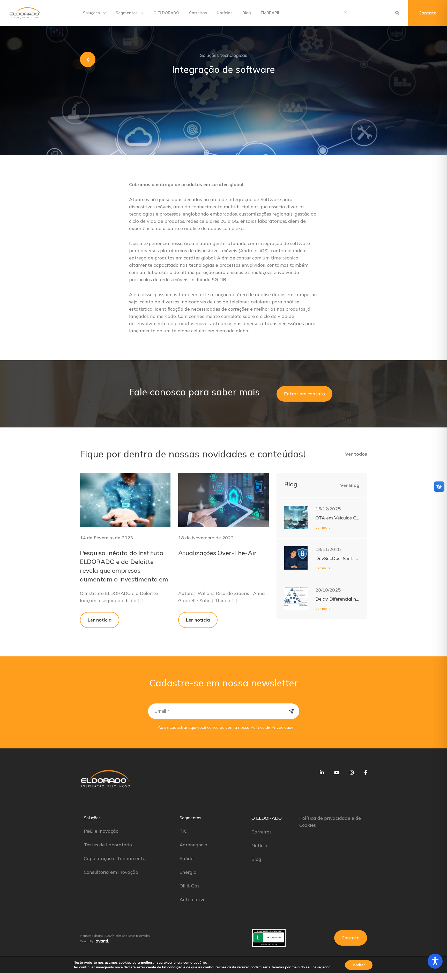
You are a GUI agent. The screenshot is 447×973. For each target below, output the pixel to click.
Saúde (186, 858)
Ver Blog (349, 485)
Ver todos (356, 454)
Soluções (91, 12)
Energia (188, 872)
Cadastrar (291, 711)
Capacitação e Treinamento (114, 858)
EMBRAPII (270, 12)
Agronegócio (193, 845)
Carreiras (198, 12)
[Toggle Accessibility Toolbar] (435, 961)
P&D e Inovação (101, 831)
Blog (246, 12)
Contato (428, 13)
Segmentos (127, 12)
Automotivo (193, 899)
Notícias (225, 12)
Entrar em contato (304, 394)
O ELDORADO (166, 12)
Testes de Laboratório (108, 845)
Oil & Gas (189, 886)
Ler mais (322, 527)
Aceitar (359, 964)
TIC (183, 831)
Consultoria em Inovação (111, 872)
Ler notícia (99, 620)
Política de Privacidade (272, 727)
